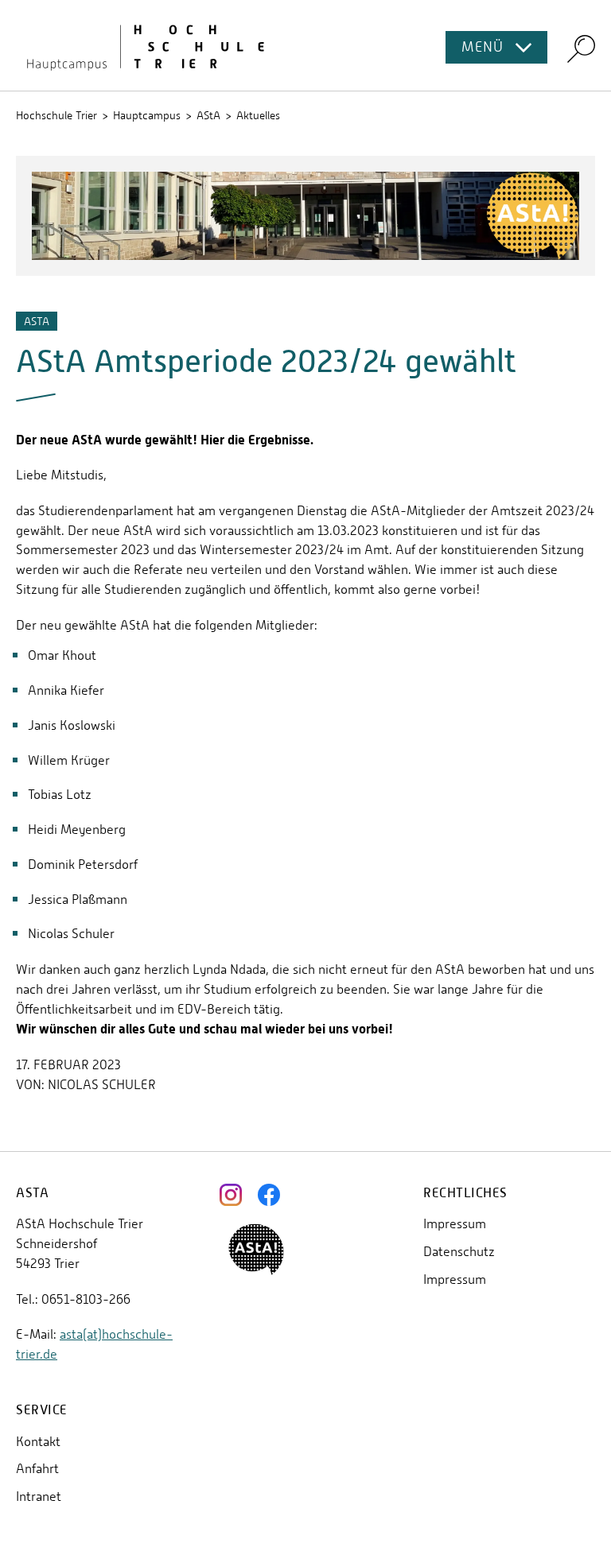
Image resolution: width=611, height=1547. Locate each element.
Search (581, 48)
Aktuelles (258, 115)
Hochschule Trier (56, 115)
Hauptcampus (147, 115)
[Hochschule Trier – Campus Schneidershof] (305, 45)
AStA (208, 115)
